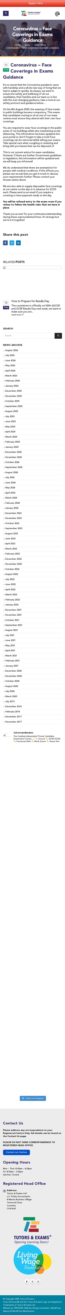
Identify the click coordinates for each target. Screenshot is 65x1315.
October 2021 (12, 620)
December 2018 (13, 707)
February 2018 (12, 712)
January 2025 (11, 447)
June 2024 (10, 483)
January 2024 (11, 508)
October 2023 (12, 523)
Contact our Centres (16, 1152)
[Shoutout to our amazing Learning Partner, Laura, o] (32, 836)
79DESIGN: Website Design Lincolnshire (32, 1308)
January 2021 (11, 666)
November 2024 (13, 457)
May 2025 (10, 427)
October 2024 (12, 462)
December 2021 (13, 610)
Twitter (12, 242)
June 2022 (10, 585)
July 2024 (10, 478)
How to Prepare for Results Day (30, 301)
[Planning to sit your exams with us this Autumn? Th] (32, 759)
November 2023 (13, 518)
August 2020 (11, 686)
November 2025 (13, 396)
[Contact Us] (57, 14)
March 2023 (11, 549)
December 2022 (13, 559)
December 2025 (13, 391)
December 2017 (13, 717)
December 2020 (13, 671)
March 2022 (11, 595)
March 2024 (11, 498)
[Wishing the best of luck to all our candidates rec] (32, 909)
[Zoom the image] (32, 1218)
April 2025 (10, 432)
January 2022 (11, 605)
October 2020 (12, 681)
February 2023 (12, 554)
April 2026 (10, 371)
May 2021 (10, 645)
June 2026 (10, 361)
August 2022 (11, 574)
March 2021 (11, 656)
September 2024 (13, 467)
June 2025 (10, 422)
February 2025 (12, 442)
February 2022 (12, 600)
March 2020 (11, 696)
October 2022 (12, 569)
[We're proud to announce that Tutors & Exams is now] (32, 941)
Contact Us (13, 1136)
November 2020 (13, 676)
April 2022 (10, 590)
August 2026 (11, 350)
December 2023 (13, 513)
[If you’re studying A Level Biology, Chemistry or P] (32, 793)
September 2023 (13, 529)
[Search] (58, 336)
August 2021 (11, 630)
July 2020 (10, 691)
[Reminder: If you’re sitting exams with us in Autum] (32, 1024)
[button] (6, 13)
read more (16, 315)
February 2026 (12, 381)
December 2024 (13, 452)
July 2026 (10, 355)
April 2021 (10, 651)
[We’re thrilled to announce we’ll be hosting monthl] (32, 1073)
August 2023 (11, 534)
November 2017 (13, 722)
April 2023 (10, 544)
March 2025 (11, 437)
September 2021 (13, 625)
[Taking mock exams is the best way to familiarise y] (32, 977)
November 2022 (13, 564)
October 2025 (12, 401)
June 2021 (10, 640)
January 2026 (11, 386)
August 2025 (11, 411)
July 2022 (10, 579)
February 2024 (12, 503)
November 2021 (13, 615)
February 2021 (12, 661)
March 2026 (11, 376)
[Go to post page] (32, 281)
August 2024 (11, 472)
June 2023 (10, 539)
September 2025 (13, 406)
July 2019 (10, 701)
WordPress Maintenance (23, 1311)
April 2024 (10, 493)
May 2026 (10, 366)
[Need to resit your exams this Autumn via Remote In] (32, 876)
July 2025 (10, 416)
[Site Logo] (30, 13)
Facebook (5, 242)
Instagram (38, 1281)
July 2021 (10, 635)
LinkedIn (18, 242)
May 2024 (10, 488)
